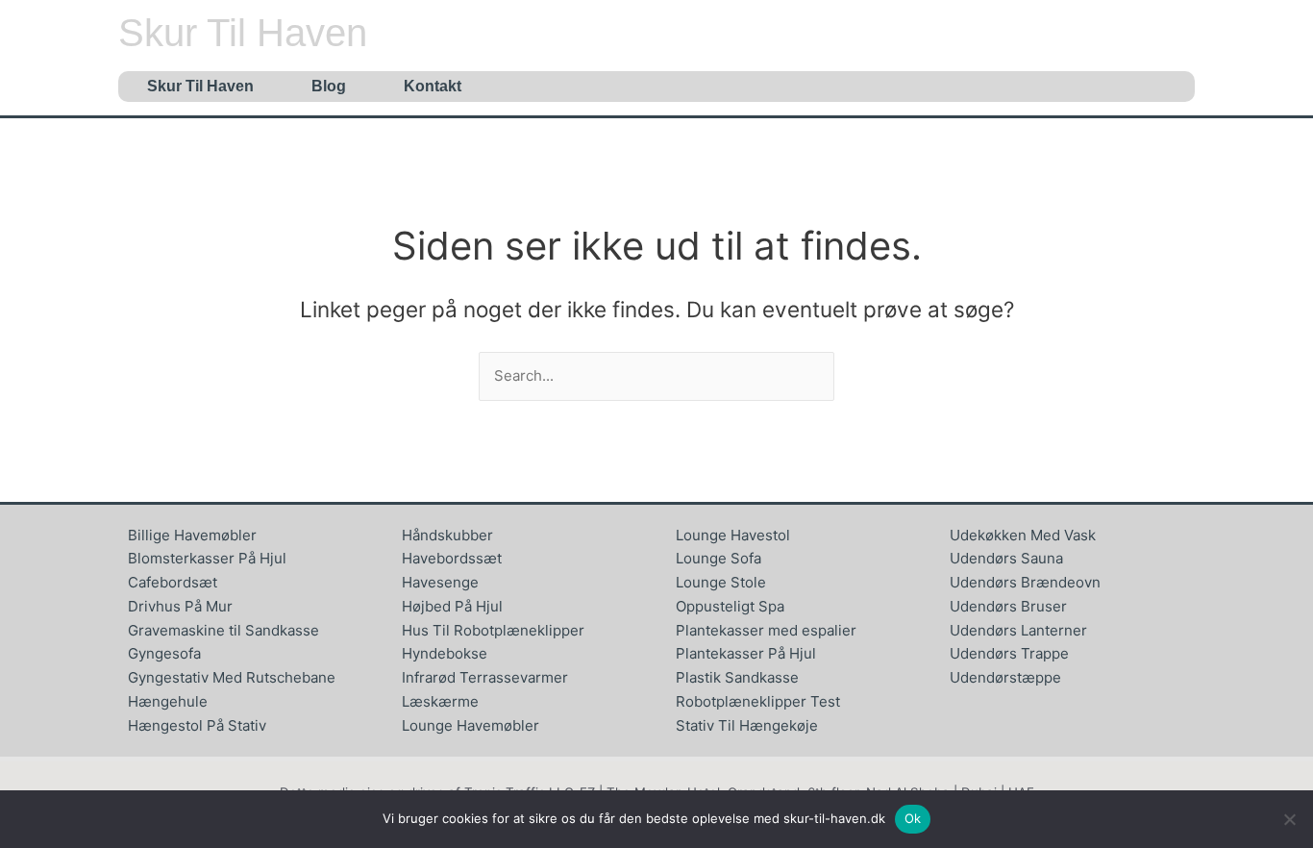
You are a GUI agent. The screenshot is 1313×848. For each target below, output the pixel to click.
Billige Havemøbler (192, 535)
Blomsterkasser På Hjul (207, 558)
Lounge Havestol (733, 535)
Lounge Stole (721, 582)
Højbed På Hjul (452, 606)
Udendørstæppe (1005, 677)
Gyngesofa (164, 653)
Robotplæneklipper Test (758, 701)
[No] (1289, 819)
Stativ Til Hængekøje (747, 725)
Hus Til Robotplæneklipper (493, 630)
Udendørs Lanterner (1018, 630)
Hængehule (168, 701)
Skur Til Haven (242, 33)
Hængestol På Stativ (197, 725)
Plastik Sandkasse (737, 677)
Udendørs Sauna (1006, 558)
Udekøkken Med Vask (1023, 535)
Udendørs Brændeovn (1025, 582)
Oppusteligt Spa (730, 606)
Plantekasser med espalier (766, 630)
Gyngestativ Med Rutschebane (231, 677)
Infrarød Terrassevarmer (485, 677)
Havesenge (440, 582)
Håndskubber (447, 535)
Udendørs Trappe (1009, 653)
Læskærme (440, 701)
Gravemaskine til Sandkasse (223, 630)
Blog (328, 86)
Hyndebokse (444, 653)
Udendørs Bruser (1008, 606)
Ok (913, 818)
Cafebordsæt (172, 582)
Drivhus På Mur (180, 606)
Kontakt (432, 86)
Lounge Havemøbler (470, 725)
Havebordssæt (452, 558)
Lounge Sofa (718, 558)
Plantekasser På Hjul (746, 653)
